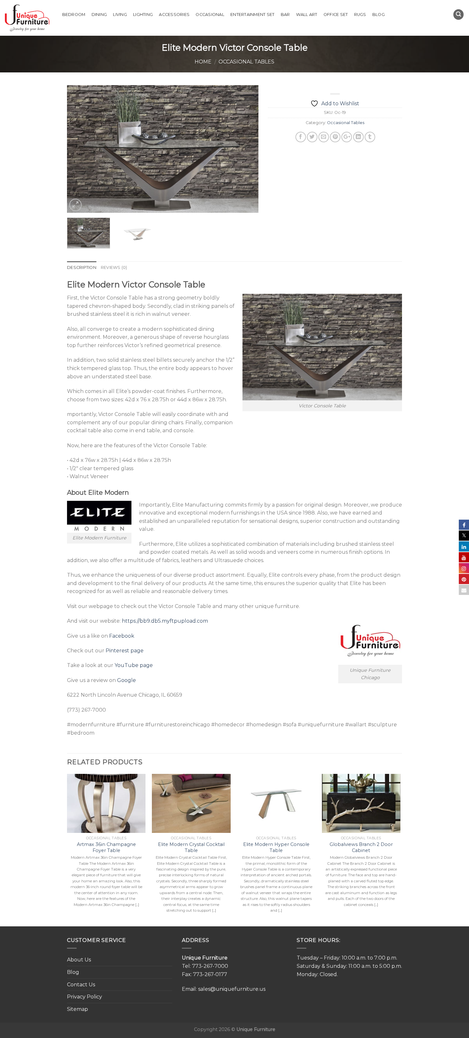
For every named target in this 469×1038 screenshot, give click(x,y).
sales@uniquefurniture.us (231, 989)
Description (81, 267)
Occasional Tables (246, 62)
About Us (79, 960)
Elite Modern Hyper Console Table (276, 847)
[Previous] (79, 149)
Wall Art (306, 14)
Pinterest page (125, 651)
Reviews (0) (114, 267)
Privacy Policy (84, 997)
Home (203, 62)
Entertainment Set (252, 14)
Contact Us (81, 985)
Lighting (143, 14)
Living (120, 14)
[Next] (246, 149)
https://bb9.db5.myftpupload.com (165, 621)
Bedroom (74, 14)
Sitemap (77, 1009)
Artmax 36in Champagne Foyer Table (106, 847)
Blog (378, 14)
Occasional (210, 14)
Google (126, 680)
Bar (285, 14)
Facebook (121, 636)
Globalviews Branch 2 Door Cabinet (361, 847)
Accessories (174, 14)
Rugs (360, 14)
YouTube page (134, 665)
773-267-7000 (210, 966)
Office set (336, 14)
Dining (99, 14)
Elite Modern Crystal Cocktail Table (191, 847)
